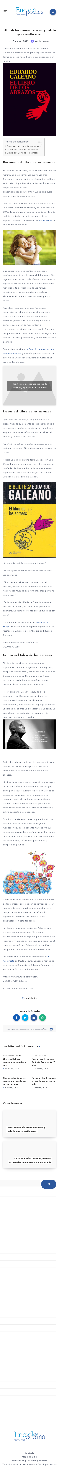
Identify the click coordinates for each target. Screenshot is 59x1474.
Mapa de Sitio (29, 1456)
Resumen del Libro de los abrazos (24, 146)
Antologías (31, 998)
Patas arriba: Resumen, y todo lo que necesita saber (44, 1081)
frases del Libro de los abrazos (23, 149)
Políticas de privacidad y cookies (29, 1460)
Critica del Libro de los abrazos (22, 153)
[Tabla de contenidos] (39, 142)
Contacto (29, 1453)
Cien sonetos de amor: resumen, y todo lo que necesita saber (15, 1081)
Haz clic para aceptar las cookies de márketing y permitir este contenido (29, 385)
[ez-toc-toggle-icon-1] (37, 142)
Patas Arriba (45, 220)
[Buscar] (48, 1184)
